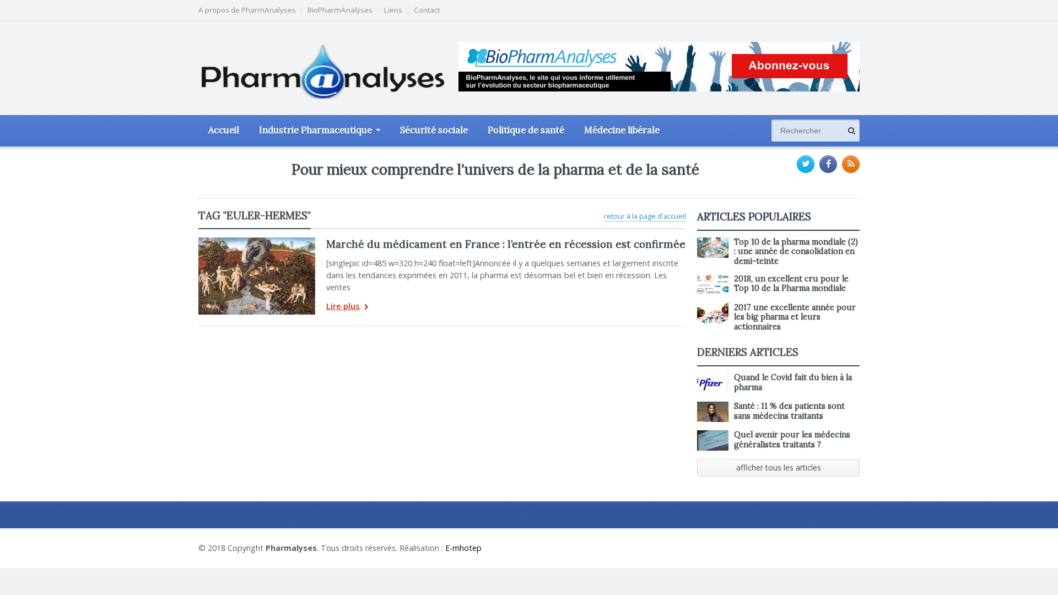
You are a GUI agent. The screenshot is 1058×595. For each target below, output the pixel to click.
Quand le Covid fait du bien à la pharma (793, 382)
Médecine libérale (622, 130)
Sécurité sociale (434, 130)
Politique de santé (526, 130)
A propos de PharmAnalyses (247, 10)
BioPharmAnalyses (340, 10)
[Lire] (257, 241)
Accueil (223, 130)
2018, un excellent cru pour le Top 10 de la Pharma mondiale (791, 283)
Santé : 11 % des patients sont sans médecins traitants (789, 410)
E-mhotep (463, 548)
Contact (427, 10)
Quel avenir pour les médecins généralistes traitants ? (792, 439)
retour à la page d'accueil (645, 216)
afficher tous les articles (778, 467)
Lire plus (343, 306)
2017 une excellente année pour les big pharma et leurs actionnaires (795, 317)
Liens (393, 10)
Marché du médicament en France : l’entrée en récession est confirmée (505, 244)
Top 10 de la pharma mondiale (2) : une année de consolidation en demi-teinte (796, 251)
